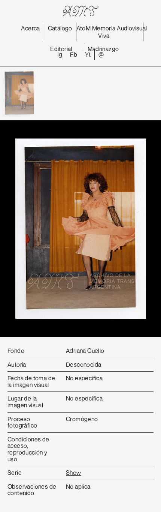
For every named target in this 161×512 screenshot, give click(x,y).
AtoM (83, 28)
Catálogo (60, 28)
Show (73, 472)
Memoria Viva (104, 31)
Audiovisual (132, 28)
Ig (60, 54)
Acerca (30, 28)
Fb (73, 54)
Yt (88, 54)
